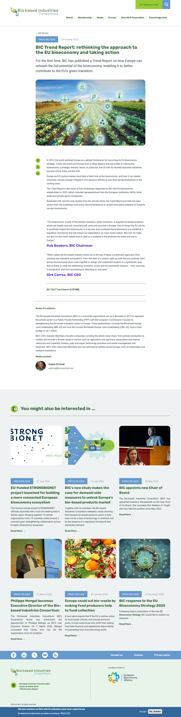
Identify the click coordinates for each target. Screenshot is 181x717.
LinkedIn (24, 655)
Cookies (138, 655)
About (69, 18)
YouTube (45, 655)
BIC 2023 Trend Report (58, 289)
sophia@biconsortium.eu (60, 368)
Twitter (34, 655)
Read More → (18, 531)
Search (166, 4)
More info (65, 713)
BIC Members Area (149, 4)
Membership (85, 18)
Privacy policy (162, 655)
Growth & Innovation (132, 18)
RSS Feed (55, 655)
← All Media (42, 33)
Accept (143, 711)
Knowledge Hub (158, 18)
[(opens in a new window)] (122, 682)
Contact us (117, 655)
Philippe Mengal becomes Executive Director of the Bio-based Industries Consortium (36, 605)
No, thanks (155, 711)
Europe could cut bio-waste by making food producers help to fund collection (90, 605)
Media (100, 18)
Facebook (13, 655)
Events (112, 18)
